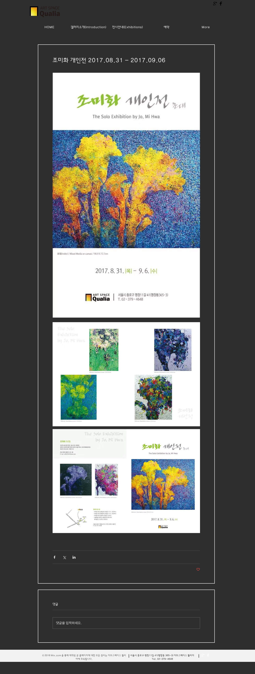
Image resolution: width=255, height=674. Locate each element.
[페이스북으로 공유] (54, 557)
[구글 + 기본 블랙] (215, 4)
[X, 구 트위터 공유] (64, 557)
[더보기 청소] (202, 655)
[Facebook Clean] (208, 655)
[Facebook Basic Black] (221, 4)
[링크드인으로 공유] (74, 557)
